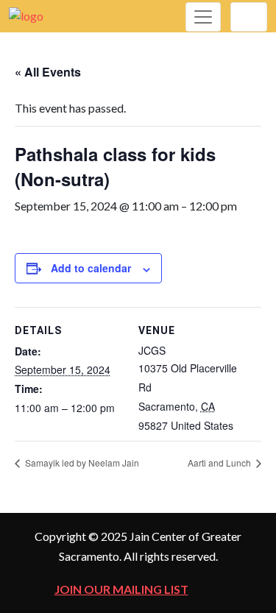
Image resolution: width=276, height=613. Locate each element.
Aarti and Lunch (220, 462)
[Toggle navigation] (203, 17)
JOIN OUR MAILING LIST (121, 589)
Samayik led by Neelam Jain (81, 462)
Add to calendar (91, 268)
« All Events (48, 71)
